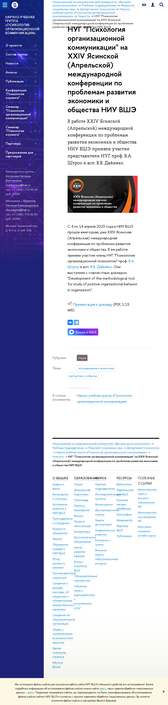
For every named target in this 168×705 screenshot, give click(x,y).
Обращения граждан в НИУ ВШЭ (60, 549)
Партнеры (13, 143)
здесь (103, 688)
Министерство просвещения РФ (147, 517)
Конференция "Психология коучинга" (16, 94)
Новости (12, 63)
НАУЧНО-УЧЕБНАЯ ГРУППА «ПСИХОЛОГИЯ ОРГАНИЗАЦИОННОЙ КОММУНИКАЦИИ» (22, 25)
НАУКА (100, 478)
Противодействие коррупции (64, 575)
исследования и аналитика (96, 368)
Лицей (78, 484)
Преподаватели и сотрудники (62, 521)
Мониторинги (104, 504)
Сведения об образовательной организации (63, 619)
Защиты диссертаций (103, 522)
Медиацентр (125, 520)
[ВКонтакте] (70, 322)
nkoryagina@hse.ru (18, 210)
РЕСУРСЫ (124, 478)
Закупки (57, 539)
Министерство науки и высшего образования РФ (147, 498)
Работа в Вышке (57, 665)
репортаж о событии (83, 376)
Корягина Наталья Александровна (22, 203)
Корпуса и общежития (59, 531)
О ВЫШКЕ (60, 478)
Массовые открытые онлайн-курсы (147, 531)
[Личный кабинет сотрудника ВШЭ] (152, 5)
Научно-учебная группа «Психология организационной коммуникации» (101, 452)
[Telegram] (76, 322)
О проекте (14, 45)
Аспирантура (82, 531)
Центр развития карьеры (79, 551)
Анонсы (11, 72)
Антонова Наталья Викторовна (18, 178)
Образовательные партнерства (85, 578)
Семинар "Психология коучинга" (15, 131)
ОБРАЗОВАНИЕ (86, 478)
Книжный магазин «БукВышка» (124, 504)
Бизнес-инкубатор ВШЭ (80, 566)
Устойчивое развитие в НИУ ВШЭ (59, 509)
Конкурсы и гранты (102, 542)
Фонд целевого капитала (58, 563)
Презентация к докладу (92, 304)
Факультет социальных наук (105, 448)
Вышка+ (79, 516)
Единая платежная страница (59, 652)
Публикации (15, 81)
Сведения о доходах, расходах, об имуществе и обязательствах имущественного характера (63, 596)
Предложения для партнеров (19, 154)
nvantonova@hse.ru (18, 185)
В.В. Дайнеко (101, 266)
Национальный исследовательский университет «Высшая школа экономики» (101, 444)
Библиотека (124, 484)
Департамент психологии (143, 448)
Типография (124, 514)
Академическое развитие (105, 532)
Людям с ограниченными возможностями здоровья (62, 636)
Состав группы (16, 54)
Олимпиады (81, 500)
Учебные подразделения (68, 448)
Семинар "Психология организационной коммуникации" (18, 112)
